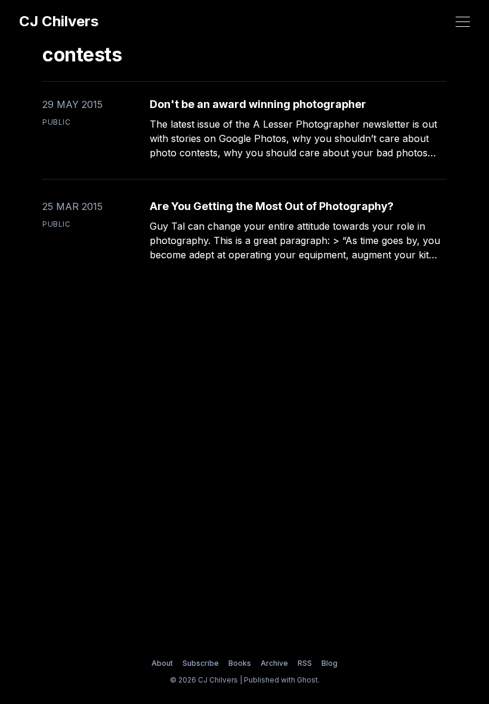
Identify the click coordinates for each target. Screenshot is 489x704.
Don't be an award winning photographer (258, 104)
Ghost (307, 679)
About (162, 663)
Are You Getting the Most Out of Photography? (272, 206)
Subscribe (200, 663)
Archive (274, 663)
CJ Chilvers (58, 21)
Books (239, 663)
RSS (305, 663)
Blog (329, 663)
